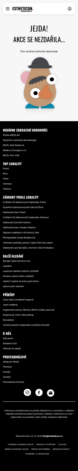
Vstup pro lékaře (11, 361)
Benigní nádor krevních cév (16, 261)
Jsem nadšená (10, 304)
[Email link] (50, 393)
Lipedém (7, 266)
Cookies (62, 444)
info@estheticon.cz (52, 436)
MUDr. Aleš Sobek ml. (13, 145)
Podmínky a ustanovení (37, 454)
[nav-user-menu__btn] (69, 9)
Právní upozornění (40, 449)
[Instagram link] (27, 393)
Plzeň (6, 178)
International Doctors (13, 382)
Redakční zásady (61, 449)
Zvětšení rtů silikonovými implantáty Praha (24, 202)
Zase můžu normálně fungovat (18, 299)
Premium (7, 366)
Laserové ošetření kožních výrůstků (21, 271)
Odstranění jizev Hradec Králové (19, 227)
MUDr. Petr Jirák (11, 155)
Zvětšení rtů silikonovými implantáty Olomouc (26, 217)
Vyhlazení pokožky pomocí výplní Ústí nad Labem (28, 242)
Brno (5, 173)
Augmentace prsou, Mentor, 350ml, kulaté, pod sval (28, 309)
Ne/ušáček (8, 320)
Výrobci (7, 376)
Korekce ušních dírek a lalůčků (18, 276)
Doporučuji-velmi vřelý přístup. (18, 314)
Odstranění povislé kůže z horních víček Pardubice (28, 247)
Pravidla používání (45, 444)
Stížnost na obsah (12, 348)
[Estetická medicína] (23, 9)
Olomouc (7, 183)
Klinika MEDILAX (11, 135)
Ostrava (7, 188)
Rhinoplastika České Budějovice (19, 237)
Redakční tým (10, 343)
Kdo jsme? (8, 338)
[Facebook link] (39, 393)
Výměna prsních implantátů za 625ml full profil (26, 325)
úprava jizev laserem (13, 286)
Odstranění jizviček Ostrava (17, 222)
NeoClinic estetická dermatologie (19, 140)
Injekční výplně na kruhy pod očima (20, 281)
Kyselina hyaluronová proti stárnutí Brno (23, 207)
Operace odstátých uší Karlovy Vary (21, 232)
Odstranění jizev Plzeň (14, 212)
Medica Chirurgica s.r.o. (15, 150)
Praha (6, 168)
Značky (7, 371)
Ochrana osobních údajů (21, 444)
